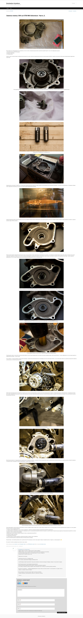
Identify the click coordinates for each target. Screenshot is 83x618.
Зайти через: (19, 581)
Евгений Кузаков (20, 549)
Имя (19, 599)
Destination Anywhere (13, 3)
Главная (8, 8)
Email (19, 604)
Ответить (20, 575)
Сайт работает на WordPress (41, 616)
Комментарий (20, 589)
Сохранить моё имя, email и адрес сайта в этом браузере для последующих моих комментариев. (30, 610)
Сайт (18, 608)
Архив (11, 8)
